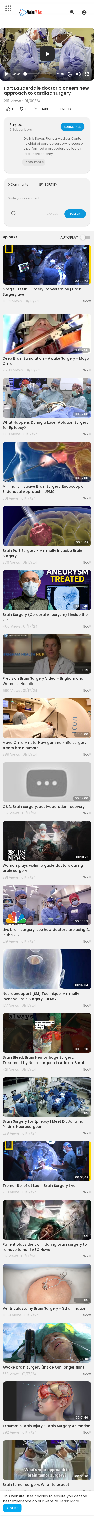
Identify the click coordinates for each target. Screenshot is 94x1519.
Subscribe (72, 126)
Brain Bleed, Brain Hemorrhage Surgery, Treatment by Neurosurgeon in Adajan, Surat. (44, 1060)
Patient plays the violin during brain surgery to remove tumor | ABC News (45, 1247)
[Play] (6, 74)
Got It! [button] (12, 1507)
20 (70, 74)
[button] (84, 12)
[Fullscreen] (86, 74)
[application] (47, 54)
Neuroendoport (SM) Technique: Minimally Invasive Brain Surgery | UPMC (41, 996)
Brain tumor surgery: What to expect (36, 1484)
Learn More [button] (69, 1501)
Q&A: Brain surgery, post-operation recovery (44, 806)
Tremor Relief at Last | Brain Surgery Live (39, 1185)
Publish (75, 214)
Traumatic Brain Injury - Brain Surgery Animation (46, 1425)
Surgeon (17, 124)
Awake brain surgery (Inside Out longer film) (43, 1367)
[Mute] (78, 74)
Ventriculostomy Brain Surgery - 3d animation (44, 1308)
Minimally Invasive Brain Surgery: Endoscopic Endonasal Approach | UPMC (43, 489)
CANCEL (52, 214)
